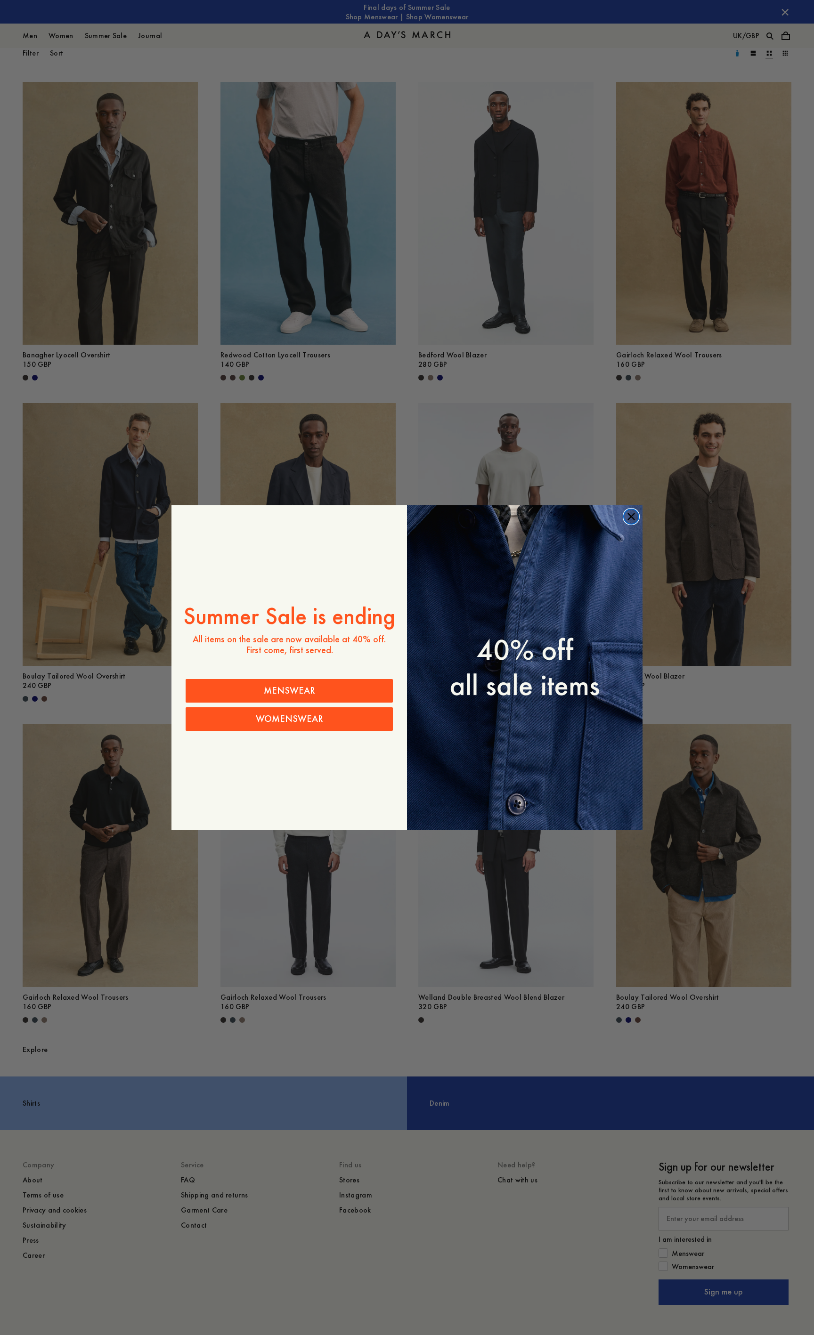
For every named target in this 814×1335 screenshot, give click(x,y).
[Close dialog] (631, 516)
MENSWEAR (289, 690)
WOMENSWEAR (289, 718)
